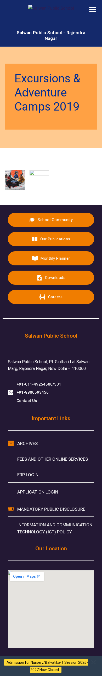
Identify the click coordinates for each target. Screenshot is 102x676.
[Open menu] (92, 9)
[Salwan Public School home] (51, 17)
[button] (93, 662)
